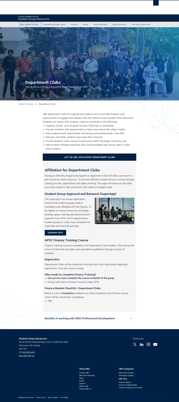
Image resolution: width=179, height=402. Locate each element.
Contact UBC (84, 373)
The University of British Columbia (23, 7)
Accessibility (64, 397)
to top (171, 396)
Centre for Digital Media (128, 385)
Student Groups (25, 104)
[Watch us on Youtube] (155, 344)
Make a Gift (83, 386)
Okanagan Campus (126, 375)
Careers (82, 383)
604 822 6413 (28, 352)
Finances (74, 24)
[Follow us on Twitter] (135, 344)
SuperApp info (55, 233)
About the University (87, 375)
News (81, 378)
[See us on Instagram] (148, 344)
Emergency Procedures (26, 397)
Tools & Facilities (100, 24)
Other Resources (119, 24)
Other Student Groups (29, 24)
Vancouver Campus (126, 373)
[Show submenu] (40, 24)
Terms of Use (40, 397)
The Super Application (141, 24)
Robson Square (125, 382)
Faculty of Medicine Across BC (130, 388)
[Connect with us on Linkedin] (142, 344)
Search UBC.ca (85, 389)
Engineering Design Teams (54, 24)
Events (82, 381)
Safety (85, 24)
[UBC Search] (156, 3)
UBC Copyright (53, 397)
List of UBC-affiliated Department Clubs (89, 157)
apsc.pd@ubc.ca (26, 356)
